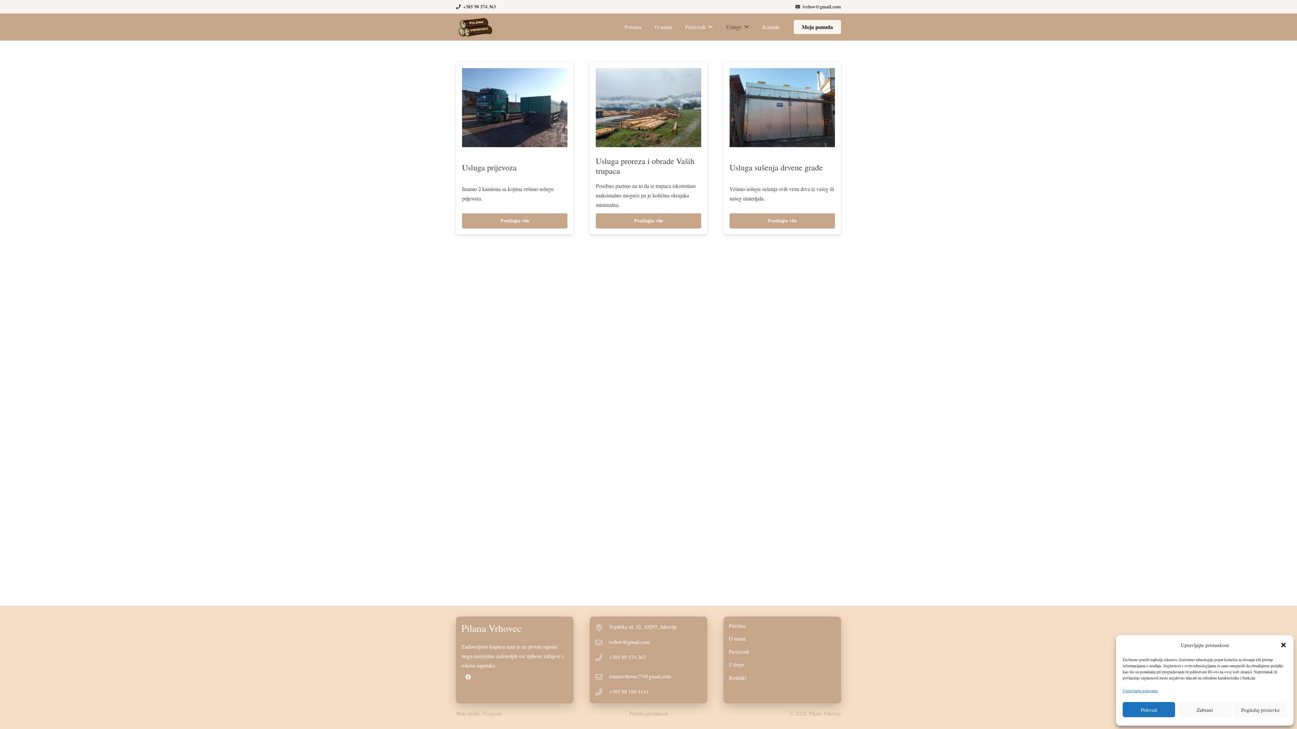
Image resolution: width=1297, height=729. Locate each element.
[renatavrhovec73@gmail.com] (602, 677)
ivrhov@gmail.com (629, 641)
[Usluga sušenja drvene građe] (782, 72)
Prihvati (1149, 709)
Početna (737, 625)
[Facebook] (468, 677)
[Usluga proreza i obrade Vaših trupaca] (648, 72)
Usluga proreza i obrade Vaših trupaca (645, 166)
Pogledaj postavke (1260, 709)
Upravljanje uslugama (1140, 690)
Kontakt (737, 677)
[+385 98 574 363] (602, 658)
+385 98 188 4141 (628, 691)
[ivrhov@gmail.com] (602, 643)
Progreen (492, 713)
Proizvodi (739, 651)
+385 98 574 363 (627, 656)
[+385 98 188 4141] (602, 692)
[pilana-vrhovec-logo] (475, 27)
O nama (737, 638)
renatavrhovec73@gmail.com (640, 676)
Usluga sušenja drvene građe (776, 167)
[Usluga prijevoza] (514, 72)
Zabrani (1205, 709)
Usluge (736, 664)
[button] (1283, 645)
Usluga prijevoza (489, 167)
